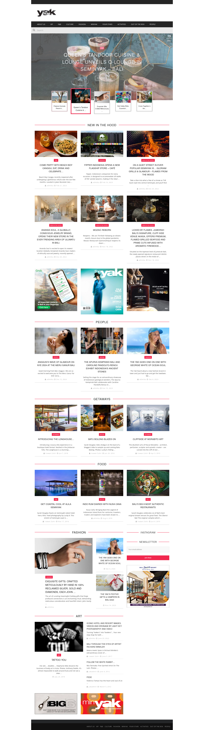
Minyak (102, 357)
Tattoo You (59, 659)
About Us (41, 24)
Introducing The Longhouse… (56, 439)
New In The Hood (148, 160)
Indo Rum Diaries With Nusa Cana (102, 503)
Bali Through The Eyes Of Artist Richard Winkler (104, 645)
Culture (69, 24)
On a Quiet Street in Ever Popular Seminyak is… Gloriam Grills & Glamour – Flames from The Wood (148, 169)
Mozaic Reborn (102, 229)
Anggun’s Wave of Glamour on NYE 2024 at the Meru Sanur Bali (56, 363)
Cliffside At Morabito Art (148, 439)
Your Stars (107, 24)
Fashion (82, 24)
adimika (50, 185)
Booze (102, 434)
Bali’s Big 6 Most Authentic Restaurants (148, 505)
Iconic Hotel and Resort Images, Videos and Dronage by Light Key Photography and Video (104, 626)
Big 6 (148, 499)
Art (59, 655)
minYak (94, 24)
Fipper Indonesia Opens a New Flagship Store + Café (102, 166)
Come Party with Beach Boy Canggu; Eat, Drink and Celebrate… (56, 168)
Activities (122, 24)
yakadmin (93, 671)
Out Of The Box (137, 24)
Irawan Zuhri (50, 453)
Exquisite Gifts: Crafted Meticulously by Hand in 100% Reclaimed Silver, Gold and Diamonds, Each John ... (64, 587)
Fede (89, 677)
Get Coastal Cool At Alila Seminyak (56, 505)
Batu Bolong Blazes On (102, 439)
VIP (51, 24)
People (152, 24)
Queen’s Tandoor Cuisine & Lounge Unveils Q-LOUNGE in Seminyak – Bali (102, 61)
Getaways (56, 434)
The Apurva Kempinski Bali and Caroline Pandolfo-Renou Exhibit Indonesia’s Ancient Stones (102, 366)
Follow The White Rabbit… (101, 662)
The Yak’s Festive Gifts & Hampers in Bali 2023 (109, 597)
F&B (59, 24)
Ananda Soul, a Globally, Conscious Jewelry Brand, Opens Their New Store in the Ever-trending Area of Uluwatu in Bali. (56, 236)
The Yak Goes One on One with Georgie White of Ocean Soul (148, 363)
